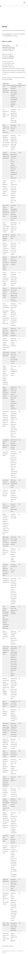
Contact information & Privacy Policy (8, 950)
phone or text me (7, 48)
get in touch (8, 34)
